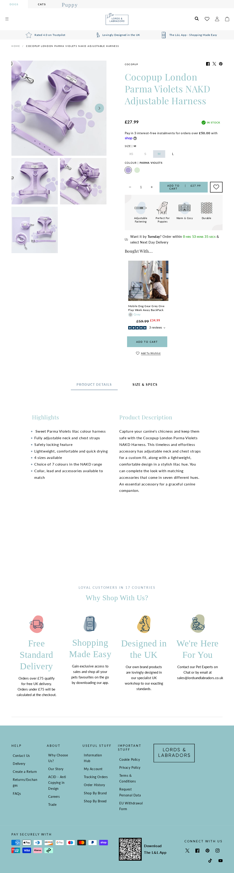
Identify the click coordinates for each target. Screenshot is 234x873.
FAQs (17, 793)
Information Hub (93, 758)
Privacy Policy (129, 767)
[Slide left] (18, 108)
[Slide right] (99, 108)
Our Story (55, 769)
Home (15, 46)
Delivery (19, 764)
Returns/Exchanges (25, 782)
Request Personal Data (130, 792)
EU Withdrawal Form (131, 806)
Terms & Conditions (127, 778)
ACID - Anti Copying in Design (57, 782)
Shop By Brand (95, 793)
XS (133, 155)
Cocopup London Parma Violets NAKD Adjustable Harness (72, 46)
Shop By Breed (95, 801)
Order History (94, 785)
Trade (52, 804)
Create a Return (25, 772)
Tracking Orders (96, 777)
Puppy (70, 5)
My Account (93, 769)
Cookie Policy (129, 759)
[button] (7, 19)
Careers (54, 796)
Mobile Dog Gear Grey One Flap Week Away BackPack (146, 308)
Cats (42, 4)
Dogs (14, 4)
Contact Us (21, 756)
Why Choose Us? (58, 758)
